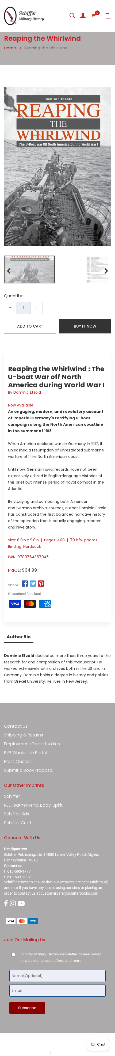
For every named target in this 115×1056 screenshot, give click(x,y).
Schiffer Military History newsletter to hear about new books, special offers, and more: (60, 957)
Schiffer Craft (18, 823)
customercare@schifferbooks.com (69, 893)
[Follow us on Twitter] (32, 584)
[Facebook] (6, 903)
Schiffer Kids (16, 814)
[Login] (83, 15)
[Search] (72, 15)
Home (10, 48)
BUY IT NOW (85, 326)
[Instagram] (13, 903)
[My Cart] (93, 15)
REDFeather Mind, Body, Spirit (33, 805)
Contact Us (16, 726)
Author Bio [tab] (19, 637)
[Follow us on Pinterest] (41, 584)
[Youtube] (21, 903)
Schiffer (12, 796)
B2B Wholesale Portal (25, 753)
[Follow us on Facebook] (24, 584)
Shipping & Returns (23, 735)
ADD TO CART (30, 326)
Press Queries (18, 761)
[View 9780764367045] (29, 269)
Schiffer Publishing (71, 1042)
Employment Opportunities (32, 744)
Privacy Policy (37, 1053)
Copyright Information (70, 1053)
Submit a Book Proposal (28, 770)
